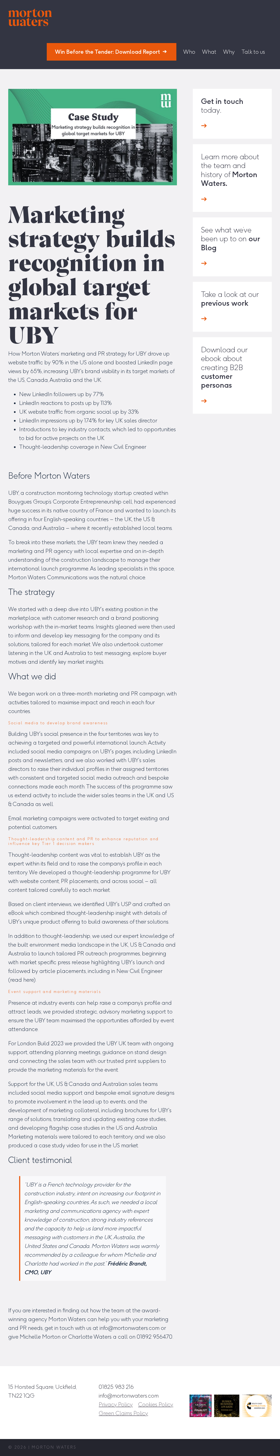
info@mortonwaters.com (129, 1328)
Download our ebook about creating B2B (224, 367)
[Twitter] (255, 1387)
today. (222, 106)
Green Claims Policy (123, 1413)
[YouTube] (268, 1387)
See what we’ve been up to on (230, 238)
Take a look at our (230, 299)
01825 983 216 (116, 1387)
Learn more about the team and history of (230, 170)
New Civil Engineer (123, 447)
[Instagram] (217, 1387)
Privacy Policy (116, 1404)
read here (22, 980)
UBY (141, 353)
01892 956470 (155, 1336)
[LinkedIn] (242, 1387)
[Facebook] (230, 1387)
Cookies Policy (155, 1404)
